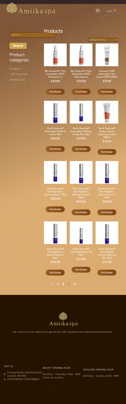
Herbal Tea (17, 79)
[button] (97, 10)
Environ (15, 68)
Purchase (55, 91)
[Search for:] (33, 34)
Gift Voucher (19, 74)
